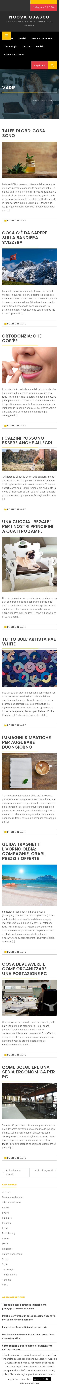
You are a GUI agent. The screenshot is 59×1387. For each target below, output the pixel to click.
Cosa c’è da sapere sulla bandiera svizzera (24, 237)
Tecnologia (10, 46)
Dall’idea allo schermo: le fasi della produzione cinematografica (28, 1336)
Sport (5, 1264)
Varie (23, 220)
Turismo (26, 46)
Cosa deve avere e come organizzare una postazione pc (24, 969)
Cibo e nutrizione (14, 54)
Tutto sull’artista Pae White (29, 641)
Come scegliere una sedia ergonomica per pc (28, 1072)
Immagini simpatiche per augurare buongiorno (26, 742)
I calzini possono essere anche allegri (27, 440)
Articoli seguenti (44, 1170)
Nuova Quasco (29, 17)
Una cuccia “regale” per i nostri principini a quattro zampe (27, 526)
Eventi (5, 1212)
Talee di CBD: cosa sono (23, 133)
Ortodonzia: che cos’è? (22, 338)
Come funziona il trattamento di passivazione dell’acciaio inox (27, 1347)
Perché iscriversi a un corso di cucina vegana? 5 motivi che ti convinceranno (29, 1318)
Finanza (6, 1223)
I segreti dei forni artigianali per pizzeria (24, 1327)
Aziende (6, 1192)
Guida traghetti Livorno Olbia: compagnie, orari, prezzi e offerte (24, 851)
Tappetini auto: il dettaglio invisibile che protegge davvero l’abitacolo (24, 1306)
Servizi (22, 38)
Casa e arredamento (42, 38)
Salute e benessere (12, 1254)
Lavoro (6, 1238)
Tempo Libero (9, 1274)
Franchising (8, 1233)
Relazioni (7, 1248)
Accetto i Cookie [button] (41, 1379)
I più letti (40, 65)
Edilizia (40, 46)
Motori (5, 1243)
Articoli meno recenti (13, 1172)
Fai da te (7, 1218)
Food (5, 1228)
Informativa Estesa (29, 1383)
